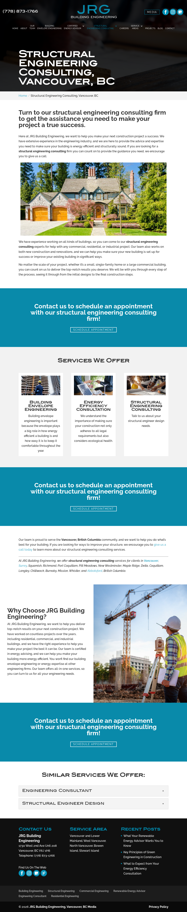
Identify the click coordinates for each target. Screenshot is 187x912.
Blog (160, 28)
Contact (170, 28)
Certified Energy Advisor (72, 27)
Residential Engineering (65, 896)
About (23, 28)
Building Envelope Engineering (49, 27)
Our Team (32, 27)
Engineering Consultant (32, 896)
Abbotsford (94, 571)
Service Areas (135, 27)
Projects (150, 28)
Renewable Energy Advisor (129, 891)
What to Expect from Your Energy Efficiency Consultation (141, 868)
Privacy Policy (158, 907)
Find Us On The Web (32, 867)
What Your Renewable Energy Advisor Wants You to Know (143, 840)
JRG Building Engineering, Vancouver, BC (58, 907)
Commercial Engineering (94, 891)
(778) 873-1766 (20, 12)
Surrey (23, 565)
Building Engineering (31, 891)
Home (15, 28)
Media (152, 12)
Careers (124, 28)
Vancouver (151, 560)
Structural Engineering (61, 891)
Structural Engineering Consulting (100, 27)
